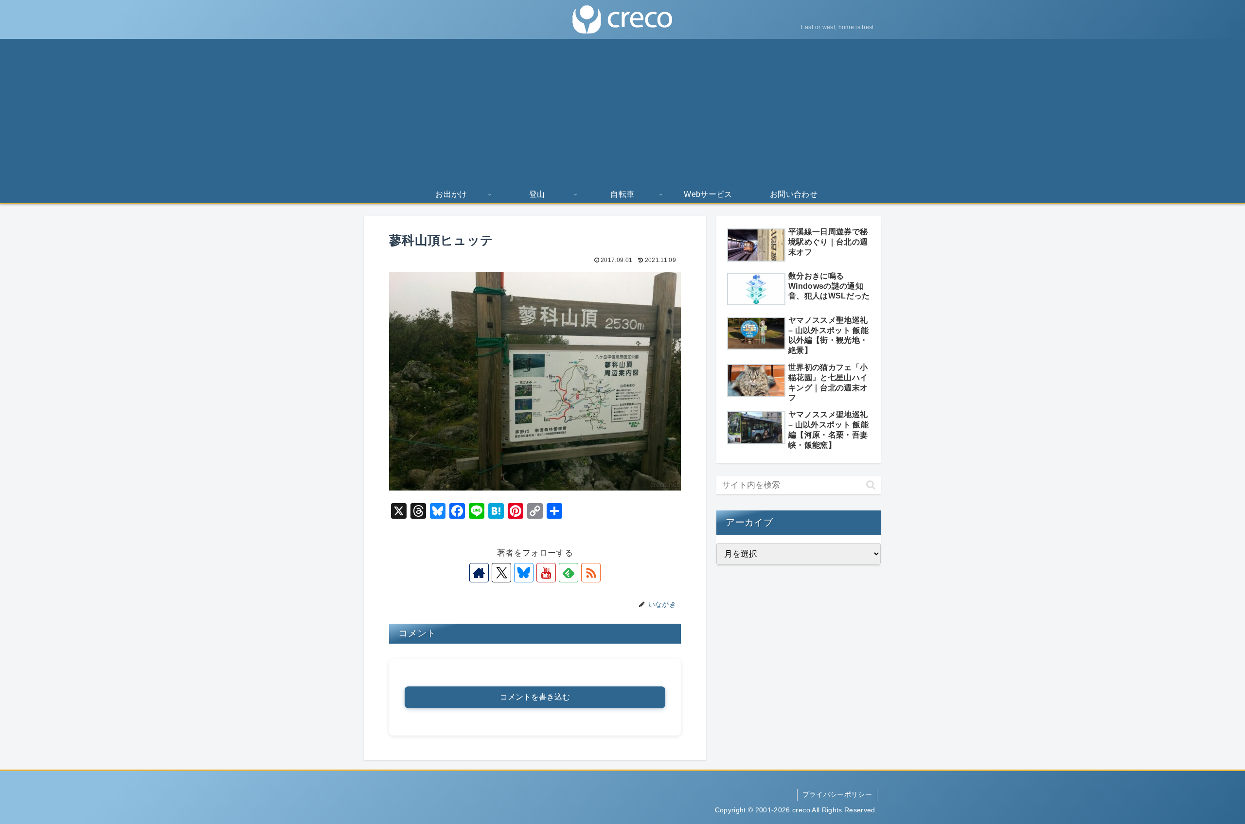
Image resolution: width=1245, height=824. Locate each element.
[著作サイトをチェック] (479, 572)
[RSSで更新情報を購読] (591, 572)
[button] (870, 485)
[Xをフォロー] (501, 572)
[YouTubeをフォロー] (546, 572)
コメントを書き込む (535, 697)
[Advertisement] (622, 112)
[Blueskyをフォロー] (524, 572)
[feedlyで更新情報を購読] (568, 572)
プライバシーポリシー (837, 794)
